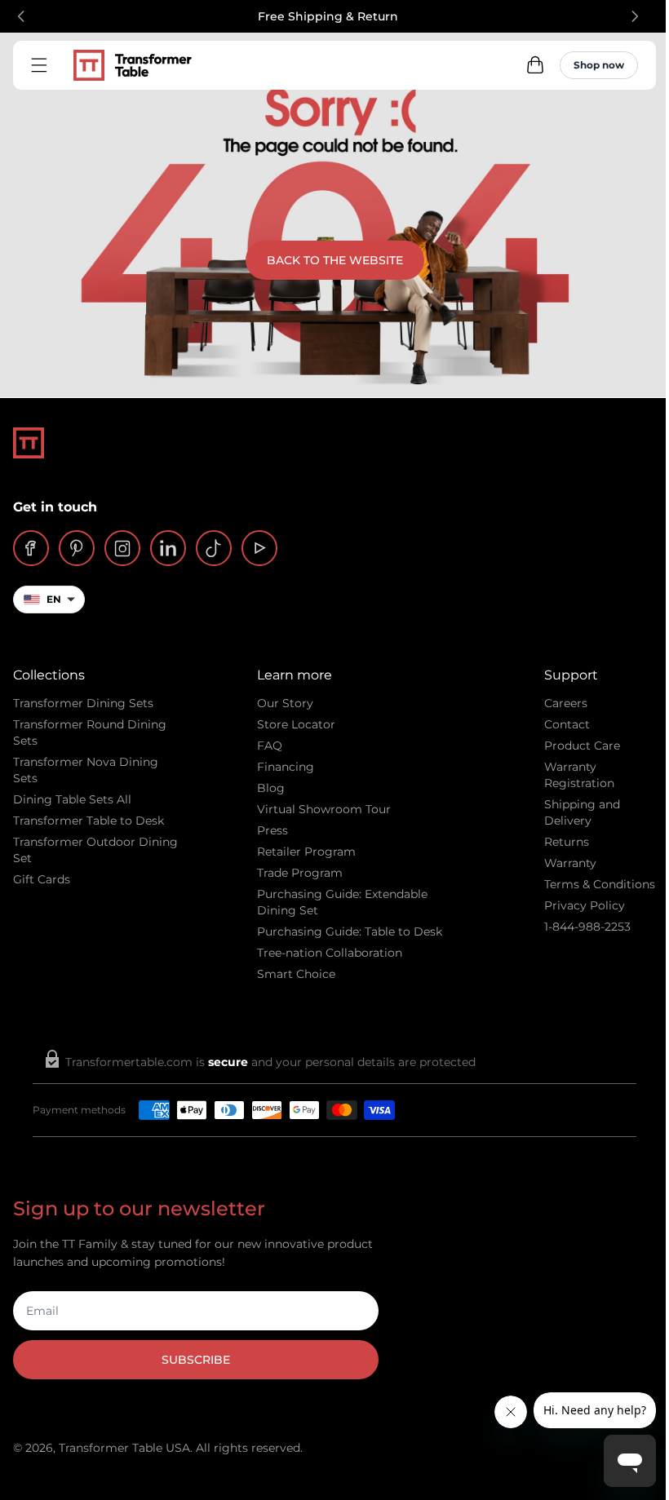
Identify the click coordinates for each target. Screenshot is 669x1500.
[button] (535, 65)
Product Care (582, 745)
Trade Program (300, 872)
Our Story (285, 703)
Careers (565, 703)
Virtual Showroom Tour (324, 809)
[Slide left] (21, 16)
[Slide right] (635, 16)
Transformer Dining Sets (83, 703)
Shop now (599, 65)
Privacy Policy (584, 905)
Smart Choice (296, 974)
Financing (285, 766)
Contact (567, 724)
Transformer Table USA (124, 1447)
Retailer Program (306, 851)
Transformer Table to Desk (88, 820)
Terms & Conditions (599, 884)
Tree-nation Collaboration (329, 952)
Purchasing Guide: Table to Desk (349, 931)
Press (272, 830)
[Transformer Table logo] (132, 65)
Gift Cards (41, 879)
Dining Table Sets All (72, 799)
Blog (271, 788)
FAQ (269, 745)
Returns (566, 841)
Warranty (570, 863)
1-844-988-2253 (587, 926)
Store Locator (296, 724)
